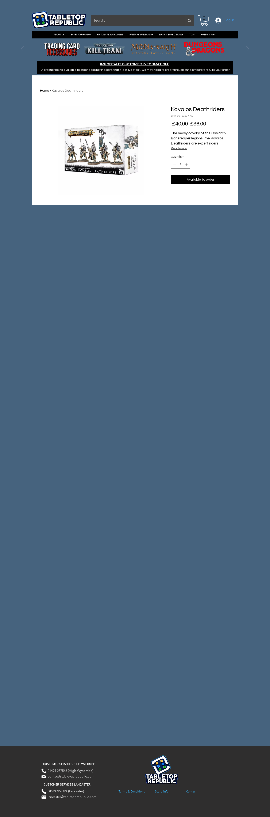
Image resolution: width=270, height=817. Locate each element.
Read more (179, 148)
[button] (204, 20)
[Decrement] (174, 164)
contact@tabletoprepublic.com (71, 776)
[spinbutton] (180, 164)
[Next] (247, 49)
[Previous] (22, 49)
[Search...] (189, 20)
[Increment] (187, 164)
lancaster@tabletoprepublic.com (72, 797)
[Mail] (44, 776)
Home (44, 90)
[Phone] (44, 771)
